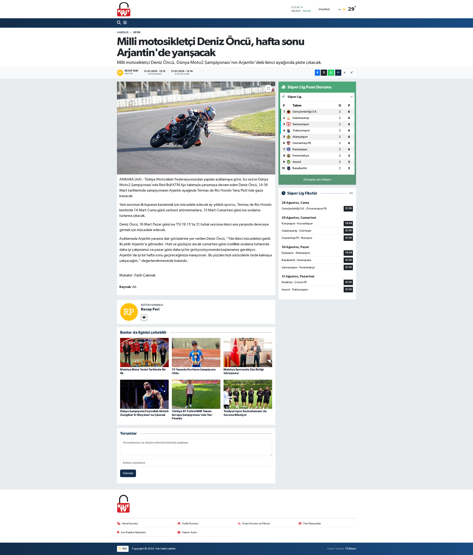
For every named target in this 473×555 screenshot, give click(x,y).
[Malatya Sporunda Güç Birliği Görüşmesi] (248, 352)
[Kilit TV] (124, 9)
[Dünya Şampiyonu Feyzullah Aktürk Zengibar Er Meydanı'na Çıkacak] (144, 394)
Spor (136, 32)
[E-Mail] (144, 318)
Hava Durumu (130, 523)
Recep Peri (150, 309)
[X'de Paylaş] (324, 73)
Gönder (128, 473)
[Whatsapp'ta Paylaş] (331, 73)
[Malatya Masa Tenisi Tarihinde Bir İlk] (144, 352)
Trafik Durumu (190, 523)
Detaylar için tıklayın (317, 179)
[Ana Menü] (124, 23)
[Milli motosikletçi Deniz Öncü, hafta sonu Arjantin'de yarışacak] (196, 128)
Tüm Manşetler (312, 523)
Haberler (123, 32)
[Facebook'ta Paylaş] (317, 73)
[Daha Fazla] (338, 73)
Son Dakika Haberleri (133, 532)
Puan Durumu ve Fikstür (256, 523)
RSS (124, 548)
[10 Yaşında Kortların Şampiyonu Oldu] (196, 352)
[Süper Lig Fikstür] (351, 193)
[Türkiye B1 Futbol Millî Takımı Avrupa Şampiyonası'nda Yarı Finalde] (196, 394)
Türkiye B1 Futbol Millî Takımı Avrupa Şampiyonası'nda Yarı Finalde (192, 415)
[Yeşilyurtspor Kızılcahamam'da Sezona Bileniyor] (248, 394)
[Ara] (119, 23)
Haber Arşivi (189, 532)
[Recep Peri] (129, 311)
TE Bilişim (350, 548)
